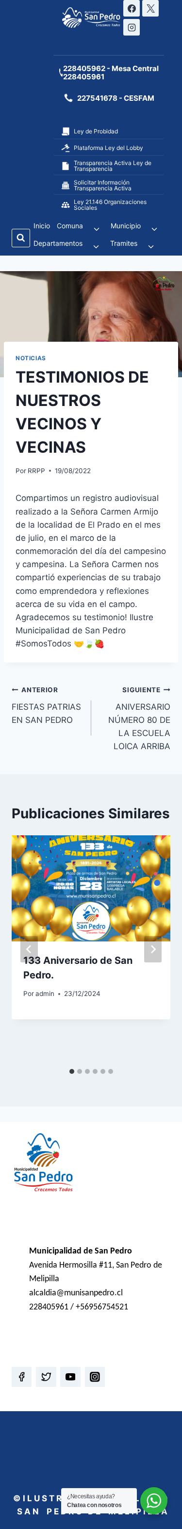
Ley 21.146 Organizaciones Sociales (110, 204)
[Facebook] (131, 8)
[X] (150, 8)
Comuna (70, 225)
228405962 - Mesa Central (111, 68)
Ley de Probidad (96, 131)
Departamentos (58, 243)
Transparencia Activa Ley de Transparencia (112, 165)
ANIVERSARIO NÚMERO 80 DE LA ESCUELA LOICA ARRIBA (139, 718)
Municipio (126, 225)
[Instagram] (131, 27)
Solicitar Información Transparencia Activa (103, 185)
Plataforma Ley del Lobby (108, 147)
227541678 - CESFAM (115, 98)
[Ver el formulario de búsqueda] (21, 238)
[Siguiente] (153, 949)
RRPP (36, 471)
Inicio (41, 225)
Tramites (123, 243)
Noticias (31, 358)
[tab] (71, 1071)
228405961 (83, 76)
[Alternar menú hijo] (96, 229)
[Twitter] (46, 1377)
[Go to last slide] (29, 949)
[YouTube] (70, 1377)
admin (44, 993)
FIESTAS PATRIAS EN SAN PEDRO (46, 705)
